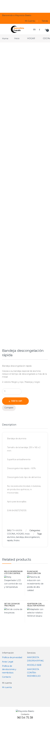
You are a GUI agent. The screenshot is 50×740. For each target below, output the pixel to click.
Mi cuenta (7, 687)
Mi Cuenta (30, 21)
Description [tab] (9, 424)
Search (34, 29)
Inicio (16, 38)
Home (5, 38)
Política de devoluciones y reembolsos (9, 669)
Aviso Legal (7, 661)
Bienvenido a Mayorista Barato (16, 15)
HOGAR (31, 38)
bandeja (20, 537)
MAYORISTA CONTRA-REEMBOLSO (34, 672)
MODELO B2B (34, 665)
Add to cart (16, 401)
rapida (10, 540)
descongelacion (31, 537)
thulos (16, 540)
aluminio (11, 537)
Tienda (45, 21)
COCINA (11, 534)
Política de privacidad (12, 657)
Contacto (6, 677)
